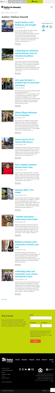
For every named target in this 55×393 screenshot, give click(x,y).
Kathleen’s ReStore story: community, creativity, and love (26, 244)
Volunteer (24, 359)
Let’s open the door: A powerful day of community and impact (27, 83)
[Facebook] (43, 26)
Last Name (44, 322)
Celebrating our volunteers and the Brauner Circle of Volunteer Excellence (26, 53)
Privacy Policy (51, 390)
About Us (44, 359)
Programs (31, 359)
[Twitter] (47, 26)
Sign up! (35, 341)
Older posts (4, 299)
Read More (18, 43)
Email (31, 315)
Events (38, 359)
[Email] (43, 30)
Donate (35, 1)
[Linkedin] (51, 26)
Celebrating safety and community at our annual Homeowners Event (26, 274)
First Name (33, 322)
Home (3, 12)
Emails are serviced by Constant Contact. (41, 336)
